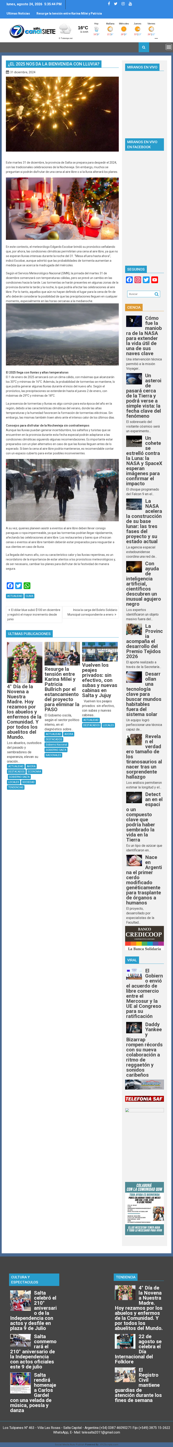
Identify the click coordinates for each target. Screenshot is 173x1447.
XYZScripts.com (109, 1444)
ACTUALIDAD (14, 596)
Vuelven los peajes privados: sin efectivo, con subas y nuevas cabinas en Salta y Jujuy (68, 15)
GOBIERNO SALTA (19, 776)
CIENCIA (134, 307)
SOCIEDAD (28, 782)
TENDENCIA (125, 1277)
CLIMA (29, 596)
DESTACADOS (16, 771)
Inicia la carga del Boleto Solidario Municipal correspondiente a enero (92, 612)
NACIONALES (53, 755)
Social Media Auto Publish (69, 1444)
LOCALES (13, 782)
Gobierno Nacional (56, 744)
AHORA (31, 766)
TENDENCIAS (15, 787)
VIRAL (132, 960)
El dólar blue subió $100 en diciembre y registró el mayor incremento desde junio (33, 614)
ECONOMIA (34, 771)
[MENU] (169, 47)
